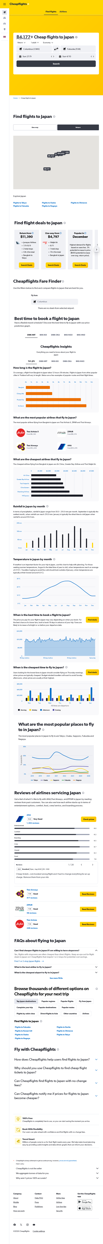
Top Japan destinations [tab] (26, 1001)
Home (15, 98)
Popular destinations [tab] (47, 1007)
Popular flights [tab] (67, 1001)
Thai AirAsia (32, 920)
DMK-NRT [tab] (31, 335)
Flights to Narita (64, 1027)
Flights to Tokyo (20, 203)
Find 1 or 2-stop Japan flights (27, 961)
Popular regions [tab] (48, 1001)
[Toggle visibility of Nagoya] (77, 780)
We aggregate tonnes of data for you (32, 1173)
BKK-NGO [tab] (68, 335)
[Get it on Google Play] (85, 1201)
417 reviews (32, 898)
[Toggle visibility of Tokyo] (34, 780)
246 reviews (32, 928)
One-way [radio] (35, 127)
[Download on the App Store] (85, 1208)
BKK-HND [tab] (81, 335)
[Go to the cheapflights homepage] (20, 4)
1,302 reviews (33, 823)
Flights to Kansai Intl (23, 1031)
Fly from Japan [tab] (85, 1001)
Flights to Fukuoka (21, 206)
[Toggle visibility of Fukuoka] (66, 780)
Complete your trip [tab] (25, 1007)
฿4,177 (23, 36)
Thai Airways (32, 890)
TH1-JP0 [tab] (31, 361)
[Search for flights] (4, 12)
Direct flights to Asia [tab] (49, 1013)
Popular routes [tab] (68, 1007)
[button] (5, 4)
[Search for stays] (4, 18)
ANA (29, 815)
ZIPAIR (29, 905)
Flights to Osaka (49, 203)
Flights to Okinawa (79, 203)
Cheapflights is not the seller (29, 1168)
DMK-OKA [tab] (55, 335)
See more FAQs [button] (56, 978)
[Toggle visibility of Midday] (33, 710)
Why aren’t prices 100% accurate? (31, 1178)
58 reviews (31, 913)
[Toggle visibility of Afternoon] (45, 710)
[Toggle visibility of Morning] (22, 710)
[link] (26, 265)
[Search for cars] (4, 23)
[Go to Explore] (4, 29)
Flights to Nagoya (49, 206)
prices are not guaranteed (67, 1161)
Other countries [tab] (70, 1013)
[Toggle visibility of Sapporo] (54, 780)
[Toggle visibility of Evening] (57, 710)
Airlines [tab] (85, 1013)
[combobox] (48, 42)
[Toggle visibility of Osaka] (44, 780)
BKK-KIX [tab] (43, 335)
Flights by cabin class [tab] (26, 1013)
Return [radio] (78, 127)
